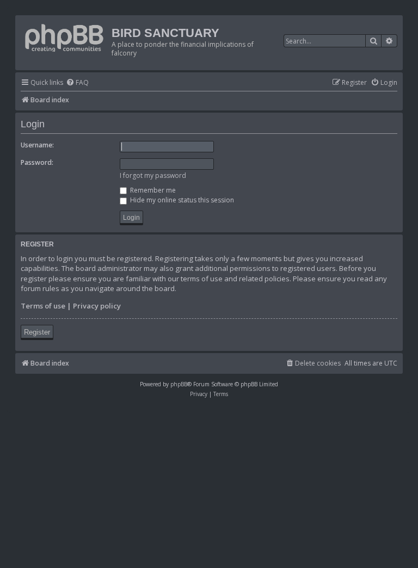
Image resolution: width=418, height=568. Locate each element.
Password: (37, 162)
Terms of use (43, 306)
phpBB (178, 384)
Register (37, 332)
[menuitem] (77, 83)
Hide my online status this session (181, 200)
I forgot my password (153, 175)
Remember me (152, 190)
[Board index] (65, 35)
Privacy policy (97, 306)
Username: (37, 145)
